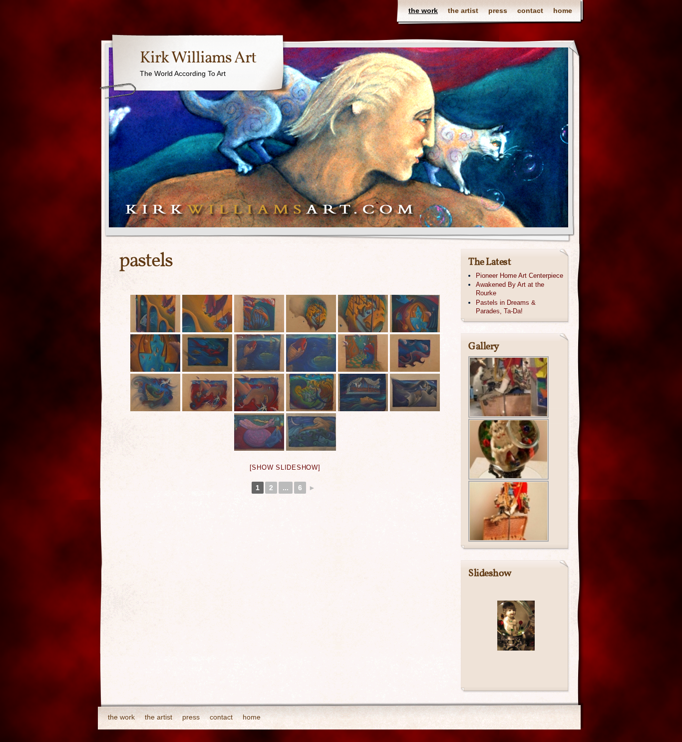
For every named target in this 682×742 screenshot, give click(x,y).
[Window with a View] (363, 353)
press (497, 10)
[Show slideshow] (285, 467)
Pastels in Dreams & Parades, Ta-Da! (506, 307)
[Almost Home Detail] (363, 313)
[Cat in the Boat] (207, 392)
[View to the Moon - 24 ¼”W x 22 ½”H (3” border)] (363, 392)
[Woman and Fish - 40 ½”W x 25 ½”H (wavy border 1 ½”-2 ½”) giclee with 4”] (311, 432)
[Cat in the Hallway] (415, 313)
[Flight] (311, 392)
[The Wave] (155, 392)
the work (423, 10)
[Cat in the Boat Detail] (259, 392)
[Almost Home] (311, 313)
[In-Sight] (259, 353)
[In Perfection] (415, 353)
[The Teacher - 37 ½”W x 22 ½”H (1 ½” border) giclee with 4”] (259, 432)
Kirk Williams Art (198, 58)
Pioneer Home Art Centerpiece (519, 275)
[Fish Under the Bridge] (155, 313)
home (562, 10)
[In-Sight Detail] (311, 353)
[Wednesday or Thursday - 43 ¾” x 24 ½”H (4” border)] (415, 392)
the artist (463, 10)
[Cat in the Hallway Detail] (155, 353)
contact (530, 10)
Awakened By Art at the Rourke (510, 289)
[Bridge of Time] (259, 313)
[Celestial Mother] (207, 353)
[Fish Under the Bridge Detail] (207, 313)
